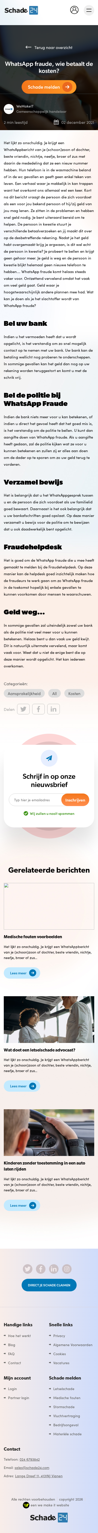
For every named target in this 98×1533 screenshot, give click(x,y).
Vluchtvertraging (66, 1415)
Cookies (59, 1353)
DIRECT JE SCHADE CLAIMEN (49, 1285)
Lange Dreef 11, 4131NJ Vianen (39, 1475)
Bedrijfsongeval (65, 1424)
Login (12, 1388)
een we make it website (50, 1504)
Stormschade (64, 1406)
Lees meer (18, 972)
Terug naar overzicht (53, 47)
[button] (75, 10)
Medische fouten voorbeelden (33, 937)
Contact (14, 1362)
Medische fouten (66, 1397)
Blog (11, 1344)
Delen (9, 709)
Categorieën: (16, 683)
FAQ (11, 1353)
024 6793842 (30, 1459)
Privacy (59, 1335)
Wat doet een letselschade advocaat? (39, 1050)
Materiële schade (67, 1433)
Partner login (18, 1397)
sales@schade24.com (32, 1467)
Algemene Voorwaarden (72, 1344)
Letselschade (63, 1388)
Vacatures (61, 1362)
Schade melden (44, 87)
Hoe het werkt (19, 1335)
